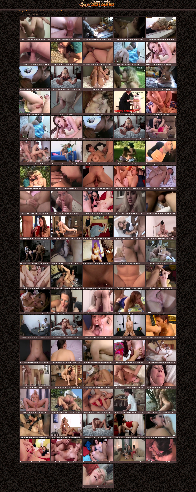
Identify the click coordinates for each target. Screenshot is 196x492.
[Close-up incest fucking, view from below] (129, 176)
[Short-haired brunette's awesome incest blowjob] (161, 425)
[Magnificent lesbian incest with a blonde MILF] (98, 226)
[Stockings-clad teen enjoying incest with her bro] (129, 301)
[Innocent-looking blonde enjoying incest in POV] (129, 201)
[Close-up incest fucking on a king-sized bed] (66, 77)
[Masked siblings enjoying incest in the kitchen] (34, 77)
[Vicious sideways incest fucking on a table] (66, 226)
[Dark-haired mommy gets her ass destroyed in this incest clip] (98, 52)
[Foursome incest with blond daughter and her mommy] (98, 474)
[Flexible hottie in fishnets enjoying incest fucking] (66, 325)
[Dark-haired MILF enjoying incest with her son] (129, 400)
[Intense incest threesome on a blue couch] (98, 325)
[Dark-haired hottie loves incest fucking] (98, 151)
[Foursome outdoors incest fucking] (35, 176)
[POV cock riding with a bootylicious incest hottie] (35, 350)
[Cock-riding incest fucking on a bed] (35, 276)
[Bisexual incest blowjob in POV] (161, 450)
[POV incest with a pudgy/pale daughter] (161, 301)
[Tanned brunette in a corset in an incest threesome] (35, 425)
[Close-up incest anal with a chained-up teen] (161, 350)
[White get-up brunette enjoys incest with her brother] (35, 226)
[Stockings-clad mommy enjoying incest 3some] (129, 450)
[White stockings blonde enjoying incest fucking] (98, 251)
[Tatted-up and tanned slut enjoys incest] (35, 301)
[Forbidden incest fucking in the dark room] (129, 27)
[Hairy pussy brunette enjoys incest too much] (161, 201)
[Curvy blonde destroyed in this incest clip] (35, 400)
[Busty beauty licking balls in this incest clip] (129, 350)
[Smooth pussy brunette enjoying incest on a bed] (66, 276)
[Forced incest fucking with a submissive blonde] (98, 27)
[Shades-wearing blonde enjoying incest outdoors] (161, 400)
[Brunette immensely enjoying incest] (129, 251)
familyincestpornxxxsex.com (28, 11)
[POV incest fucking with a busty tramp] (66, 201)
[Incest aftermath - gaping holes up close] (129, 52)
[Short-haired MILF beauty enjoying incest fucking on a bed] (161, 226)
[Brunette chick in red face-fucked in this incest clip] (129, 425)
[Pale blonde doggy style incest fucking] (161, 276)
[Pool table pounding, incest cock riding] (129, 276)
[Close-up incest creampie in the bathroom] (35, 52)
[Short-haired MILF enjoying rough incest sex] (98, 400)
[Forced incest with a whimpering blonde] (161, 27)
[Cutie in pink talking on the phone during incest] (66, 251)
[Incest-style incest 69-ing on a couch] (66, 176)
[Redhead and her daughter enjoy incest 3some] (98, 450)
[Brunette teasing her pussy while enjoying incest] (98, 276)
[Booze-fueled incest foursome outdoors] (66, 52)
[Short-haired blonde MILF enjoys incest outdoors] (66, 400)
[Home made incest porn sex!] (98, 3)
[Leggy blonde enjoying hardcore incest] (35, 375)
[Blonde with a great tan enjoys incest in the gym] (129, 325)
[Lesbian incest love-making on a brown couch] (161, 127)
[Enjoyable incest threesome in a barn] (161, 251)
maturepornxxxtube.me (59, 11)
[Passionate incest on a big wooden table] (66, 375)
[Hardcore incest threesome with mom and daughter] (35, 450)
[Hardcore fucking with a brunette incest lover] (98, 350)
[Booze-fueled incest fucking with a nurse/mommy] (98, 375)
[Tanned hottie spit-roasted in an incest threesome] (98, 301)
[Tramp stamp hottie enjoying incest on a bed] (98, 425)
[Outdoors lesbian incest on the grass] (129, 151)
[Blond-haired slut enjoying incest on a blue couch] (66, 151)
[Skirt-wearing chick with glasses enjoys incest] (161, 151)
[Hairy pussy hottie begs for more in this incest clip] (161, 375)
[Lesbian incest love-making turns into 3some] (35, 325)
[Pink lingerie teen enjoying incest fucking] (66, 27)
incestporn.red (44, 11)
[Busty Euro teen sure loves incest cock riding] (98, 176)
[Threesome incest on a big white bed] (98, 201)
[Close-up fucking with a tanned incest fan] (66, 301)
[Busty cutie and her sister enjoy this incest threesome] (66, 425)
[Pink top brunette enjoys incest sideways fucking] (161, 52)
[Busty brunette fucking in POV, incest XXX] (66, 350)
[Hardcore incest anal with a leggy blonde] (129, 375)
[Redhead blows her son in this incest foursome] (35, 251)
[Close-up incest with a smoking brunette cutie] (35, 27)
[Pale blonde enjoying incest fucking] (66, 450)
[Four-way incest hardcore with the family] (35, 151)
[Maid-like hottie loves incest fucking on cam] (129, 226)
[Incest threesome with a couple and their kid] (161, 325)
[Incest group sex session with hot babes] (35, 201)
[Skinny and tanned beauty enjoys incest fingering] (161, 176)
